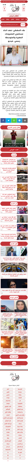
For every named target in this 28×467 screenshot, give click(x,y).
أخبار (22, 19)
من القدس (20, 444)
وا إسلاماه (20, 412)
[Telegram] (19, 120)
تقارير (12, 19)
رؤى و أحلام (20, 429)
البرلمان (20, 441)
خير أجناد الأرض (8, 424)
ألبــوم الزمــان (8, 441)
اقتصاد (23, 25)
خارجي (2, 19)
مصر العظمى (20, 409)
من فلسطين (20, 447)
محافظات (20, 406)
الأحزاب (20, 438)
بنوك (8, 438)
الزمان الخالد (20, 421)
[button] (25, 139)
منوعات (8, 403)
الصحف (8, 415)
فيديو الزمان (20, 418)
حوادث (7, 398)
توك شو (8, 429)
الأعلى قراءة (14, 297)
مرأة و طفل (20, 432)
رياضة (7, 19)
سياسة (17, 19)
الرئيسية (20, 389)
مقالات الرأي (8, 412)
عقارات (8, 432)
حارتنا (8, 435)
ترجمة (8, 444)
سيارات (20, 435)
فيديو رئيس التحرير (8, 418)
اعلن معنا (20, 450)
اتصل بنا (20, 452)
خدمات (20, 424)
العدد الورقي (14, 149)
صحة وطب (8, 401)
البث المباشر (8, 421)
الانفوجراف (8, 427)
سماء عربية (20, 427)
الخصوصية (8, 450)
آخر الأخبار (14, 203)
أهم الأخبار (14, 243)
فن (20, 401)
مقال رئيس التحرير (14, 127)
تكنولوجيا (20, 403)
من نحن (8, 447)
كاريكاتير (8, 409)
